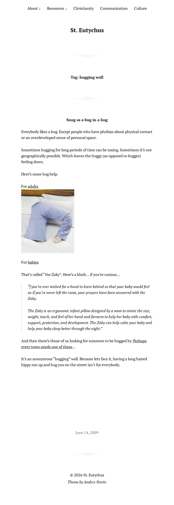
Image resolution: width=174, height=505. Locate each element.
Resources (55, 8)
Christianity (83, 8)
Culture (140, 8)
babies (33, 262)
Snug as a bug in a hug (87, 119)
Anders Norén (95, 481)
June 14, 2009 (87, 432)
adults (33, 186)
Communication (114, 8)
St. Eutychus (87, 30)
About (32, 8)
